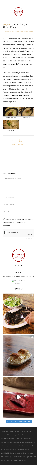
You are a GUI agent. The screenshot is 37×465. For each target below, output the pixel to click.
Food (13, 31)
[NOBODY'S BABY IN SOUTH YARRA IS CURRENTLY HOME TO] (18, 355)
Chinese (7, 31)
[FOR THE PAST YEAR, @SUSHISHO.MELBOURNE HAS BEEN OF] (18, 397)
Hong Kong (19, 31)
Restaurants (28, 31)
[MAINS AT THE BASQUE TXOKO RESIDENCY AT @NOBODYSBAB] (18, 313)
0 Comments (14, 34)
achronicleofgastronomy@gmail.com (18, 276)
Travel (5, 34)
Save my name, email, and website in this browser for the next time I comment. (17, 222)
